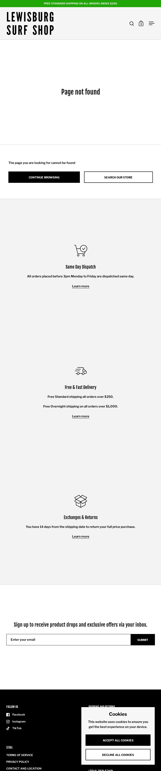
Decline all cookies (118, 755)
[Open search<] (132, 23)
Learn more (80, 286)
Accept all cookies (118, 740)
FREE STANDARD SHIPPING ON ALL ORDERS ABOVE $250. (80, 3)
